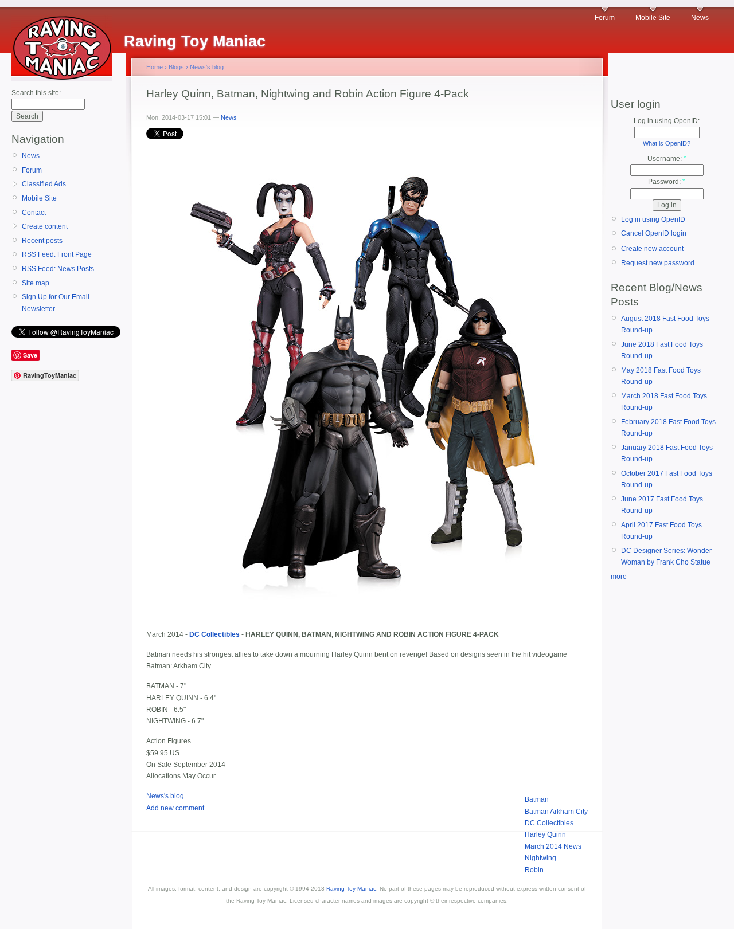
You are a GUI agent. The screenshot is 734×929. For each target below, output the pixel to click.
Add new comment (175, 808)
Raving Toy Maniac (351, 888)
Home (154, 67)
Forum (605, 18)
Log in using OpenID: (667, 121)
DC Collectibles (549, 823)
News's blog (207, 67)
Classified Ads (44, 184)
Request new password (657, 263)
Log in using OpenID (653, 219)
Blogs (176, 67)
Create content (45, 226)
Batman (537, 799)
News (700, 18)
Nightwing (540, 858)
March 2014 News (553, 846)
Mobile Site (652, 18)
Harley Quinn (545, 834)
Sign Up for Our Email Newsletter (55, 302)
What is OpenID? (666, 143)
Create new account (652, 249)
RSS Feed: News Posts (58, 269)
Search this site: (36, 93)
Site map (35, 283)
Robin (534, 870)
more (619, 577)
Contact (34, 213)
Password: (666, 182)
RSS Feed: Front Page (57, 254)
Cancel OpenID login (653, 233)
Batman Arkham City (556, 812)
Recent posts (42, 241)
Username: (666, 159)
